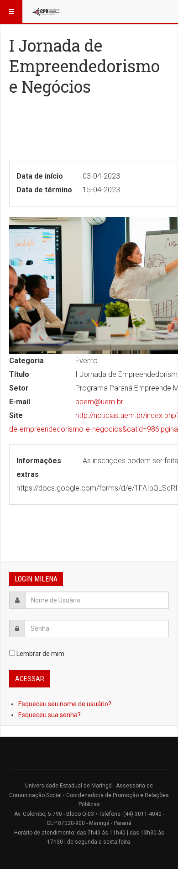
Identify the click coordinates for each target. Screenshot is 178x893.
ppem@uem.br (99, 401)
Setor (19, 388)
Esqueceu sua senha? (49, 715)
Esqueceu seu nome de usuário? (64, 704)
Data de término (44, 189)
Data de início (39, 176)
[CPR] (46, 11)
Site (16, 415)
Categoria (26, 360)
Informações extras (38, 467)
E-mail (19, 401)
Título (19, 374)
